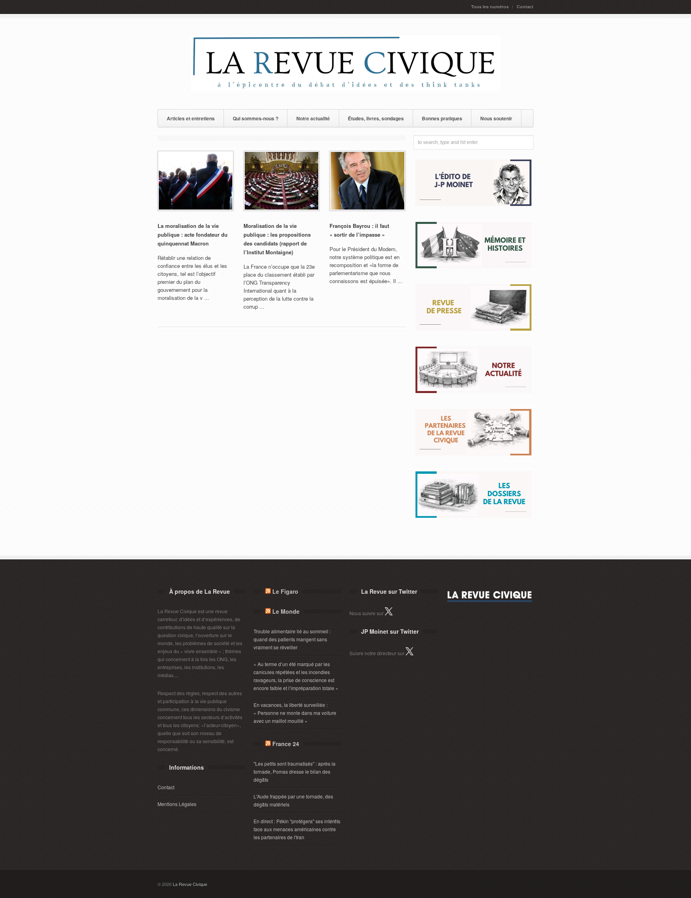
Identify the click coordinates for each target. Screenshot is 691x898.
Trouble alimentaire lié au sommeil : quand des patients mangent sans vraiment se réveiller (292, 639)
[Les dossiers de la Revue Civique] (473, 515)
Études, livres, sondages (376, 118)
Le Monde (286, 611)
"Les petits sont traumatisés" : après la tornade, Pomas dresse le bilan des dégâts (295, 771)
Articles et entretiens (191, 118)
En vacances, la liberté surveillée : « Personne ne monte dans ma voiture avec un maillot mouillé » (295, 712)
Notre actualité (313, 118)
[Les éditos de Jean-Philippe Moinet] (473, 203)
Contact (525, 6)
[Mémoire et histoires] (473, 266)
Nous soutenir (496, 118)
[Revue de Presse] (473, 328)
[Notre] (473, 390)
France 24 (285, 744)
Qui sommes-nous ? (255, 118)
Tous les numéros (490, 6)
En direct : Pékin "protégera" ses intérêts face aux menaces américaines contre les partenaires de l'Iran (297, 829)
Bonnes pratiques (442, 118)
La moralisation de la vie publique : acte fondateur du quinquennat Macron (193, 234)
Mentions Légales (177, 803)
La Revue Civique (190, 884)
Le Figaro (285, 591)
